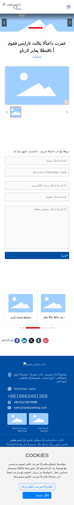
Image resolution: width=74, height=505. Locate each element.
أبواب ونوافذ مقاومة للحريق (35, 440)
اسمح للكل (42, 495)
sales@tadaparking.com (30, 407)
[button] (35, 28)
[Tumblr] (38, 340)
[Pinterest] (45, 340)
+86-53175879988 (25, 402)
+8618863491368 (27, 396)
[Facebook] (17, 340)
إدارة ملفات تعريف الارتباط (37, 486)
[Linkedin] (24, 340)
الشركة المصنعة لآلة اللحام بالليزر (37, 444)
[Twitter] (31, 340)
